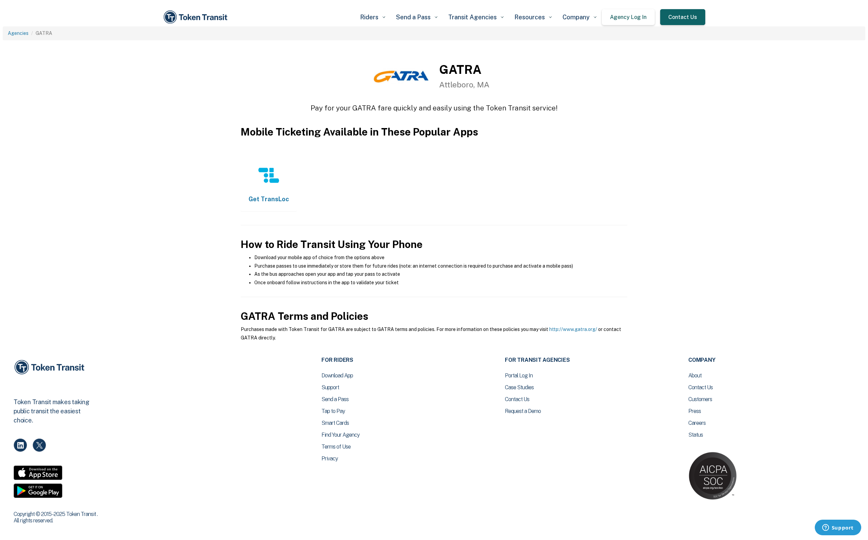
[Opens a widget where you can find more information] (837, 528)
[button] (373, 17)
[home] (197, 17)
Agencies (18, 33)
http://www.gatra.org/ (573, 329)
